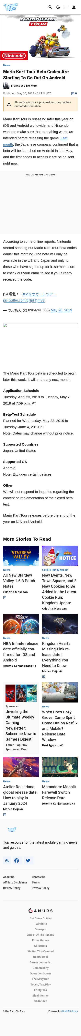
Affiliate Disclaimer (15, 882)
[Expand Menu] (66, 7)
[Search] (50, 7)
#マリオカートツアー (40, 294)
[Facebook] (17, 860)
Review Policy (11, 888)
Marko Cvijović (52, 671)
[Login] (74, 7)
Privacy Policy (40, 888)
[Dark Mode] (58, 7)
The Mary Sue (40, 979)
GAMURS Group (69, 1011)
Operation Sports (40, 973)
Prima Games (40, 940)
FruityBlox (40, 990)
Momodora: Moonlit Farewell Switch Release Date (59, 792)
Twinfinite (40, 923)
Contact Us (38, 877)
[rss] (7, 860)
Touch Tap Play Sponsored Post (17, 747)
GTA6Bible (40, 1001)
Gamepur (40, 929)
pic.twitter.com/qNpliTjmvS (24, 300)
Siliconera (40, 945)
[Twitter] (29, 860)
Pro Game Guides (41, 918)
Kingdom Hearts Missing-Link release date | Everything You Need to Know (56, 654)
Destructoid (40, 956)
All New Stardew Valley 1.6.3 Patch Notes (19, 581)
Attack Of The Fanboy (40, 934)
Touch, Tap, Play (40, 984)
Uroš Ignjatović (52, 745)
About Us (8, 877)
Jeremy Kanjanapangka (19, 666)
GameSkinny (41, 967)
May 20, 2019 (61, 310)
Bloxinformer (40, 995)
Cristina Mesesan (15, 592)
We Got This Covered (41, 951)
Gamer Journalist (41, 962)
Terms (36, 882)
